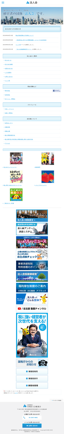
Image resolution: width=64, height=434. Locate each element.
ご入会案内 (8, 72)
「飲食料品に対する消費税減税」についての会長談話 (31, 40)
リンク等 (18, 44)
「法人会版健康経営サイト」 (24, 49)
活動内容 (7, 127)
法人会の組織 (9, 64)
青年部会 (7, 90)
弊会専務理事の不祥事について (25, 35)
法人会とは (8, 60)
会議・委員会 (9, 113)
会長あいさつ (9, 123)
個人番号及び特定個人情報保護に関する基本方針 (19, 139)
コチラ (16, 393)
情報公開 (7, 131)
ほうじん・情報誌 (10, 99)
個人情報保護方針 (10, 135)
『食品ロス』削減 (9, 203)
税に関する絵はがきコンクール (13, 185)
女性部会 (7, 94)
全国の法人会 (9, 68)
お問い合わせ (9, 76)
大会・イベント (9, 109)
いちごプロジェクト (41, 185)
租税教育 (37, 167)
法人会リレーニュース (10, 167)
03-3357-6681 (33, 417)
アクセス (7, 143)
